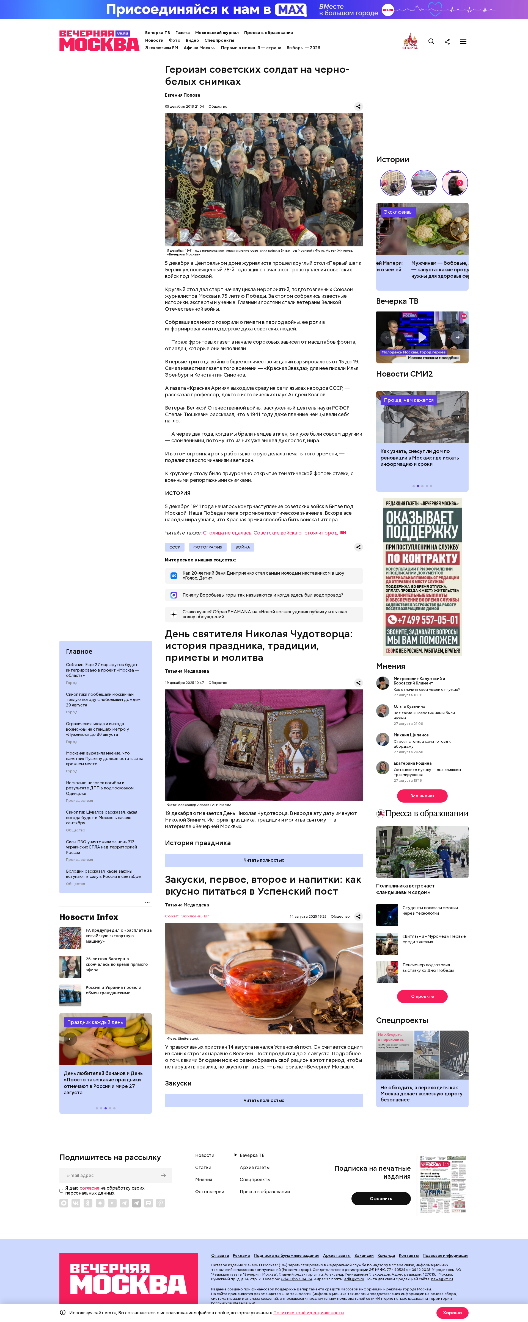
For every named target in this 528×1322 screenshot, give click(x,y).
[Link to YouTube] (112, 1203)
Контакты (409, 1255)
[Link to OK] (88, 1203)
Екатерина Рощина (413, 763)
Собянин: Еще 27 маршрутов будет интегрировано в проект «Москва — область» (102, 670)
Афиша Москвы (200, 48)
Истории (392, 159)
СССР (174, 547)
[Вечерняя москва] (128, 1279)
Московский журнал (217, 32)
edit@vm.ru (354, 1279)
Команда (386, 1255)
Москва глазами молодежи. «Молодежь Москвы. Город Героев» (422, 337)
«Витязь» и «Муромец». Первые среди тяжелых (434, 939)
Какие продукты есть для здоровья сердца (422, 229)
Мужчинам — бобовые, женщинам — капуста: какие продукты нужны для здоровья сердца (422, 269)
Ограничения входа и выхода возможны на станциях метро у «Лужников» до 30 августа (97, 729)
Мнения (390, 666)
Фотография (207, 547)
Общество (75, 830)
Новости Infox (88, 917)
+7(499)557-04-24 (296, 1279)
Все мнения (423, 796)
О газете (220, 1255)
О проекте (422, 996)
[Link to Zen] (100, 1203)
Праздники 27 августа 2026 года (105, 1039)
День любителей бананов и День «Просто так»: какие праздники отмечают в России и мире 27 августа (103, 1083)
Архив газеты (255, 1167)
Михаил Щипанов (411, 735)
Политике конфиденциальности (308, 1313)
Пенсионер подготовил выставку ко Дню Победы (428, 967)
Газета (182, 32)
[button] (70, 1039)
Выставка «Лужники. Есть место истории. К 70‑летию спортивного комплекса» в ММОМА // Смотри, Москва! (393, 183)
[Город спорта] (410, 41)
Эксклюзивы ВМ (161, 48)
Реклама (241, 1255)
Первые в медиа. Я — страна (251, 48)
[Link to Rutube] (148, 1203)
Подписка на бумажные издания (286, 1255)
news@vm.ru (442, 1279)
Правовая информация (445, 1255)
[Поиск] (431, 41)
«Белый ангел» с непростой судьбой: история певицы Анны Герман (455, 183)
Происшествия (79, 800)
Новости (154, 40)
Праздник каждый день (95, 1022)
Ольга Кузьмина (410, 706)
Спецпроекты (219, 40)
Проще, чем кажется (409, 400)
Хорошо (452, 1313)
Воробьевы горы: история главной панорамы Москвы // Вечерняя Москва (424, 183)
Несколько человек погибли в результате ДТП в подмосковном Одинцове (100, 788)
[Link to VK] (76, 1203)
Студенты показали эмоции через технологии (430, 910)
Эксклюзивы (398, 212)
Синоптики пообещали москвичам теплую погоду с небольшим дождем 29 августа (103, 700)
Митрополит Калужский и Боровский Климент (419, 681)
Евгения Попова (182, 95)
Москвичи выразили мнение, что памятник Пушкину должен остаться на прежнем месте (104, 758)
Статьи (203, 1167)
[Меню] (463, 41)
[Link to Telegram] (124, 1203)
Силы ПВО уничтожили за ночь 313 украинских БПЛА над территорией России (101, 847)
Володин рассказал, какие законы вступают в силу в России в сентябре (103, 874)
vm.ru (318, 1274)
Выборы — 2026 (303, 48)
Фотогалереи (209, 1192)
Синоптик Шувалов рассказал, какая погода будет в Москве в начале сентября (101, 817)
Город (71, 683)
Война (242, 547)
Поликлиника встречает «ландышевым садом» (405, 889)
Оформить (381, 1198)
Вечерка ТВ (157, 32)
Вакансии (364, 1255)
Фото (174, 40)
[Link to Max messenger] (63, 1203)
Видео (192, 40)
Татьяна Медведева (187, 671)
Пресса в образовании (268, 32)
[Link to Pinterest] (160, 1203)
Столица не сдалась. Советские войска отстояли (270, 532)
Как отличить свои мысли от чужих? (427, 689)
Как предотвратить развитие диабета (422, 417)
